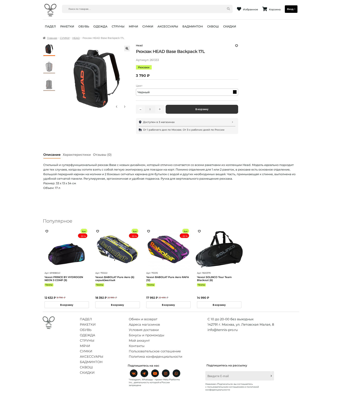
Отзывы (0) (102, 155)
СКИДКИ (229, 26)
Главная (52, 38)
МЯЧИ (133, 26)
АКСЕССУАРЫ (167, 26)
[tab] (52, 153)
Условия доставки (144, 330)
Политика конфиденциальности (155, 357)
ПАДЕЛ (50, 26)
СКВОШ (213, 26)
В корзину (201, 109)
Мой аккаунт (139, 341)
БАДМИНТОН (192, 26)
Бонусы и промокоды (146, 335)
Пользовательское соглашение (155, 351)
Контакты (136, 346)
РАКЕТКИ (67, 26)
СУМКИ (147, 26)
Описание (52, 155)
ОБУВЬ (83, 26)
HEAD (76, 38)
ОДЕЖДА (100, 26)
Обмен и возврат (143, 319)
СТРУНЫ (118, 26)
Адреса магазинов (144, 324)
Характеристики (77, 155)
